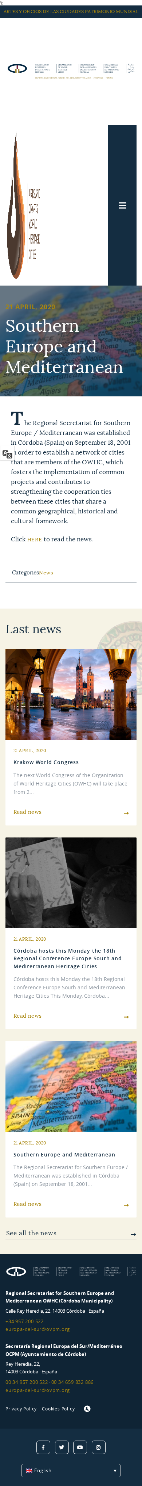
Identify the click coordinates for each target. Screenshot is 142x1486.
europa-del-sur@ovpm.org (37, 1329)
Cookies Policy (58, 1409)
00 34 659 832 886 (72, 1382)
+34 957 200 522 (24, 1321)
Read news (27, 812)
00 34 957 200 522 (26, 1382)
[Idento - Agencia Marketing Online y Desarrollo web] (87, 1409)
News (46, 573)
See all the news (31, 1233)
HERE (34, 539)
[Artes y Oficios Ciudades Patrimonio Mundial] (27, 205)
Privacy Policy (21, 1409)
